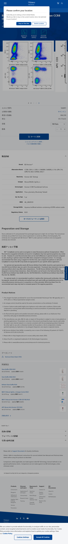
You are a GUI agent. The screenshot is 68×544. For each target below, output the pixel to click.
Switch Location (39, 23)
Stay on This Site (24, 23)
